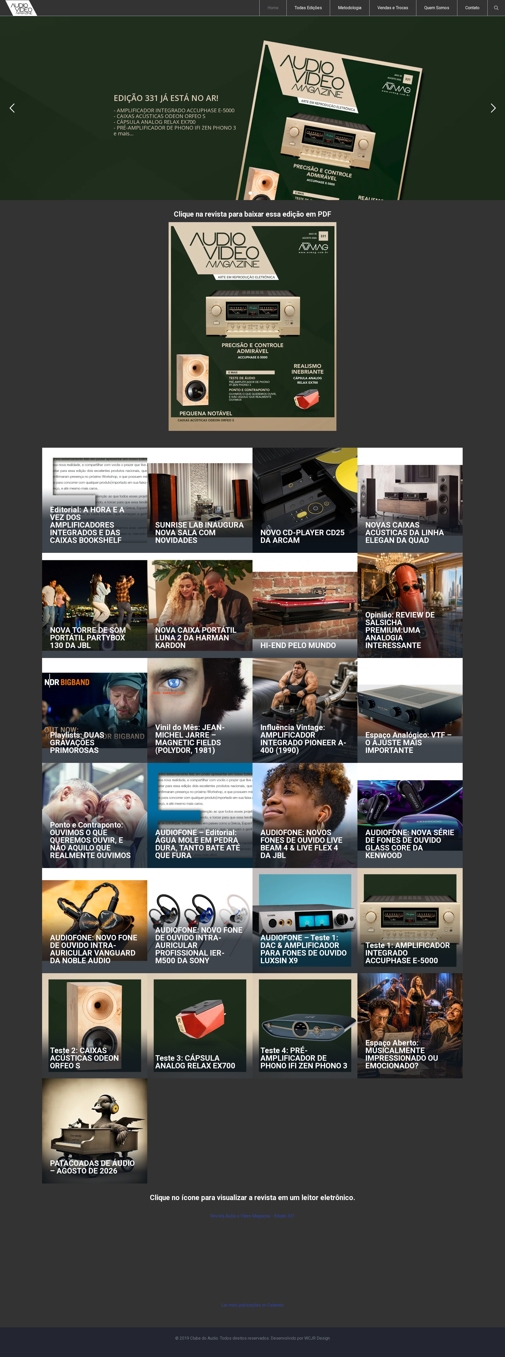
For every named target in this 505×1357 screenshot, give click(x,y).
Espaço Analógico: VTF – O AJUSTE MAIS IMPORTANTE (408, 743)
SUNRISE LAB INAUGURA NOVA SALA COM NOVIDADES (199, 533)
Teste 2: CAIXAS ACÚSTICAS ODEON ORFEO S (84, 1058)
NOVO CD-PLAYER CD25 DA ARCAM (302, 536)
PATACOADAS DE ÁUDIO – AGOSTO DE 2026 (92, 1167)
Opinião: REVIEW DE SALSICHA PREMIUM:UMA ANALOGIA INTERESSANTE (400, 630)
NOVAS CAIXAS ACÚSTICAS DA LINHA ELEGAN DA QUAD (404, 533)
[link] (252, 326)
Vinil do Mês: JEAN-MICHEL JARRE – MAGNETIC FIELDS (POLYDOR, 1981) (190, 739)
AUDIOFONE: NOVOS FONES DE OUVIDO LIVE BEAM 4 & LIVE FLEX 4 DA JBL (301, 844)
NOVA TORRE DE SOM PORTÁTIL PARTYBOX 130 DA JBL (88, 638)
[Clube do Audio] (21, 8)
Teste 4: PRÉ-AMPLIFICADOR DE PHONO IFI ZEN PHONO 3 (303, 1058)
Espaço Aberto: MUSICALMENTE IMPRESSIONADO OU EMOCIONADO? (401, 1054)
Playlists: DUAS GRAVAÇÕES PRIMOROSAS (77, 743)
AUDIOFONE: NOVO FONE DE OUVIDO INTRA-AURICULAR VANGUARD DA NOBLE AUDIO (93, 949)
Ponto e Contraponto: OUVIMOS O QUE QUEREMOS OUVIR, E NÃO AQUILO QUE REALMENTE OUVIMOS (90, 840)
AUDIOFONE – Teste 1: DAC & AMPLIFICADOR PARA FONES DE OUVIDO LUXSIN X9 (303, 949)
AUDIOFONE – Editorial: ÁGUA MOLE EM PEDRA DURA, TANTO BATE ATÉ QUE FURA (197, 844)
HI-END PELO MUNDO (298, 645)
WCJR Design (317, 1338)
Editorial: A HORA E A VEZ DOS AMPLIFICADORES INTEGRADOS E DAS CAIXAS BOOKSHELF (87, 525)
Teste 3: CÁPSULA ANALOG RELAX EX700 (195, 1062)
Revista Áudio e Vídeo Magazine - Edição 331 (252, 1215)
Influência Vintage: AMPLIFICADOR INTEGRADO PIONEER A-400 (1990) (303, 739)
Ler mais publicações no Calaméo (252, 1305)
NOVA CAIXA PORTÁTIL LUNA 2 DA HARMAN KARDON (195, 638)
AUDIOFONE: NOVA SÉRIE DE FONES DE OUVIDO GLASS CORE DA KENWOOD (409, 844)
